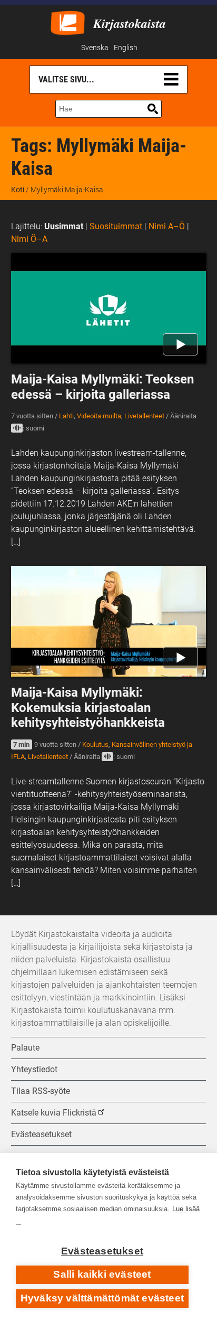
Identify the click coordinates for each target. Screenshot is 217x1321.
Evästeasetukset (102, 1251)
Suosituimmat (116, 226)
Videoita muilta (99, 416)
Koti (17, 189)
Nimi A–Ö (167, 226)
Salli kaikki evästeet (102, 1274)
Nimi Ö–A (29, 239)
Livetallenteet (144, 416)
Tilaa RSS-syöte (40, 1091)
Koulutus (95, 744)
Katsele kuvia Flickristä (53, 1113)
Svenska (94, 47)
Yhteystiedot (34, 1069)
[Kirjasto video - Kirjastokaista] (68, 22)
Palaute (25, 1048)
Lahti (66, 416)
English (125, 47)
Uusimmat (63, 226)
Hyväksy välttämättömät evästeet (102, 1298)
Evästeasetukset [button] (41, 1134)
